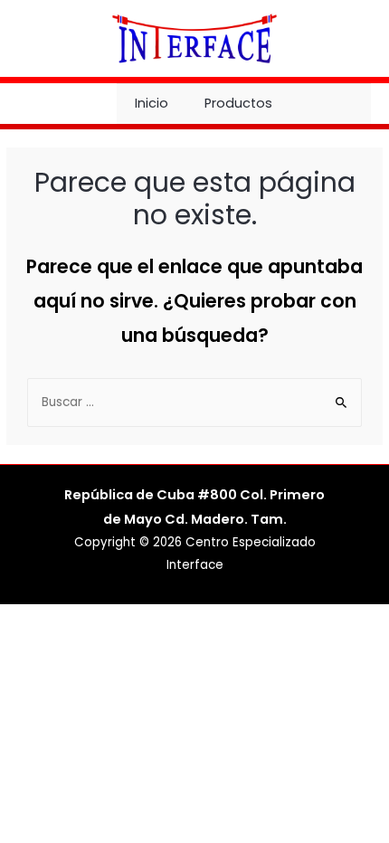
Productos (238, 103)
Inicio (151, 103)
